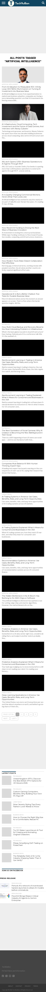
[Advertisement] (23, 29)
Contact (19, 986)
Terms (35, 986)
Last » (14, 718)
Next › (5, 718)
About (10, 986)
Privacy (28, 986)
